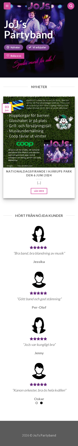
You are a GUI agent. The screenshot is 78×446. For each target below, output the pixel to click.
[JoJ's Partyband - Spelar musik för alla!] (39, 6)
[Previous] (6, 152)
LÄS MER (39, 191)
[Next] (72, 152)
